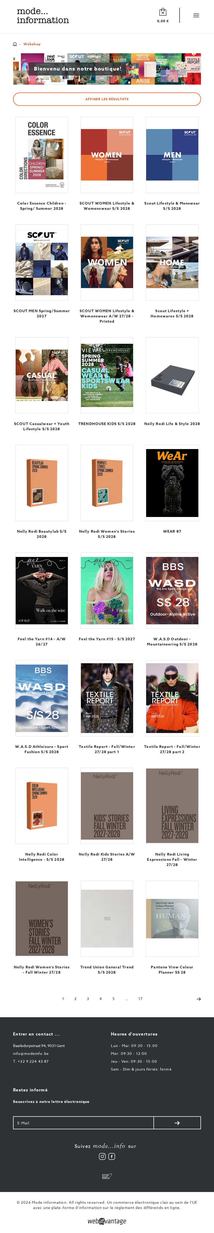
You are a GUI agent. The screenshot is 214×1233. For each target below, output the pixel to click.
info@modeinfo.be (31, 1053)
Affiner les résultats (106, 99)
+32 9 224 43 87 (31, 1061)
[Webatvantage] (107, 1221)
